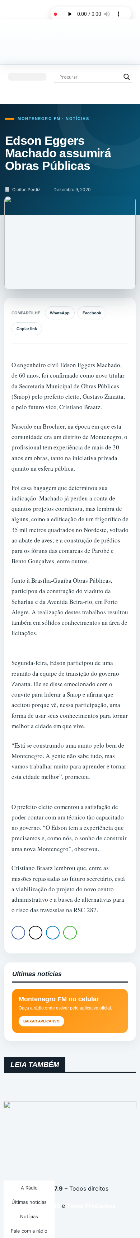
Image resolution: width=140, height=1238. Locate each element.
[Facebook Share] (18, 932)
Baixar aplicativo (41, 1021)
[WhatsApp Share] (70, 932)
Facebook (92, 313)
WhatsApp (60, 313)
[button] (27, 77)
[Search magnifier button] (127, 77)
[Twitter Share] (35, 932)
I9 (56, 1205)
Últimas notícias (29, 1202)
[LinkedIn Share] (53, 932)
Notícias (29, 1216)
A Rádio (29, 1188)
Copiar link (27, 329)
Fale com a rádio (29, 1231)
